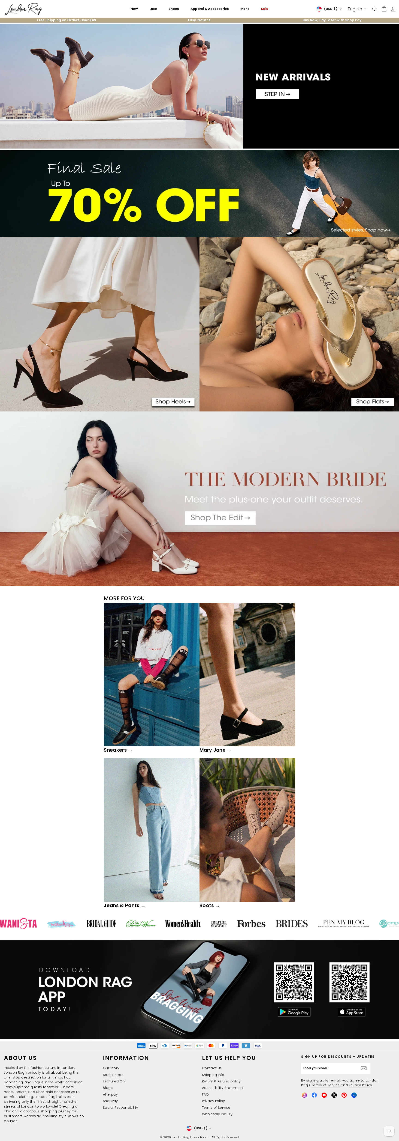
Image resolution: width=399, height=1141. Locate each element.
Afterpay (110, 1094)
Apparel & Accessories (209, 8)
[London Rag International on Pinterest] (344, 1095)
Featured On (114, 1081)
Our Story (111, 1068)
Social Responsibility (120, 1107)
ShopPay (110, 1101)
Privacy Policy (213, 1101)
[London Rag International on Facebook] (314, 1095)
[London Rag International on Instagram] (304, 1095)
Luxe (153, 8)
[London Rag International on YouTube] (324, 1095)
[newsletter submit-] (364, 1068)
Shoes (174, 8)
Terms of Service (216, 1107)
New (134, 8)
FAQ (205, 1094)
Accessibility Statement (222, 1087)
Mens (244, 8)
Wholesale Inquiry (217, 1114)
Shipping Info (213, 1074)
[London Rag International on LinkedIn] (354, 1095)
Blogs (108, 1087)
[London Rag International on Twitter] (334, 1095)
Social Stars (113, 1074)
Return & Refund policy (221, 1081)
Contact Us (212, 1068)
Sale (264, 8)
